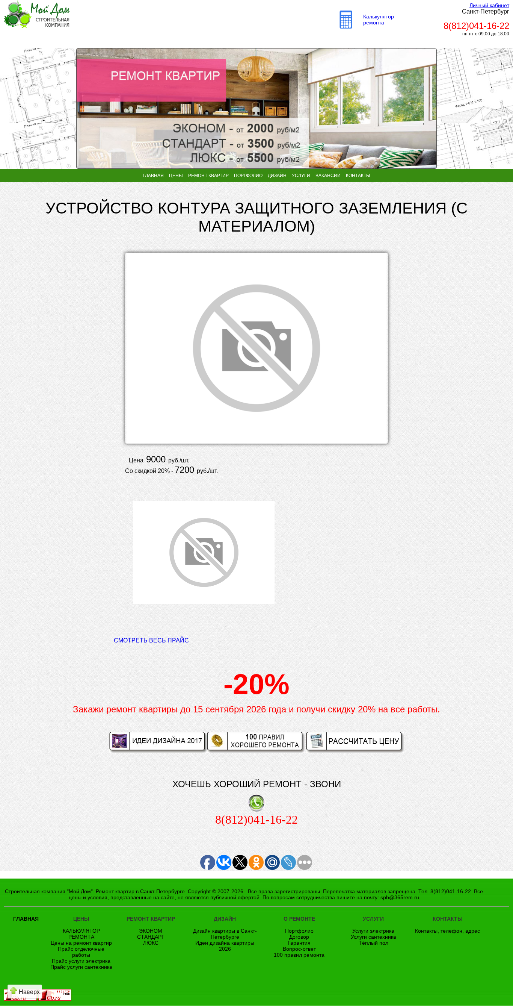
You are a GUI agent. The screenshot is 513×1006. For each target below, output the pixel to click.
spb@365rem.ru (399, 897)
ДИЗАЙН (277, 175)
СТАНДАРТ (150, 937)
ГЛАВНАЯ (153, 175)
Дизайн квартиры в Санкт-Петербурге (225, 934)
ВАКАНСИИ (328, 175)
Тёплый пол (373, 943)
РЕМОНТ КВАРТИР (208, 175)
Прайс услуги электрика (81, 961)
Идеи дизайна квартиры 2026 (224, 946)
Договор (299, 937)
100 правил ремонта (299, 955)
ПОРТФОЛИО (248, 175)
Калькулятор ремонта (378, 20)
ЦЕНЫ (176, 175)
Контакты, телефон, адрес (447, 931)
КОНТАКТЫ (358, 175)
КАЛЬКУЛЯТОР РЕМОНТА (81, 934)
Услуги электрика (373, 931)
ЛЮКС (150, 943)
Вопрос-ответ (299, 949)
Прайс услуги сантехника (81, 967)
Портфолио (299, 931)
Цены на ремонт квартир (81, 943)
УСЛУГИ (301, 175)
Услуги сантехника (373, 937)
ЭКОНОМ (150, 931)
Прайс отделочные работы (81, 952)
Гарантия (299, 943)
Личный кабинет (489, 5)
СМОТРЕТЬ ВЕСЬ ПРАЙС (151, 640)
